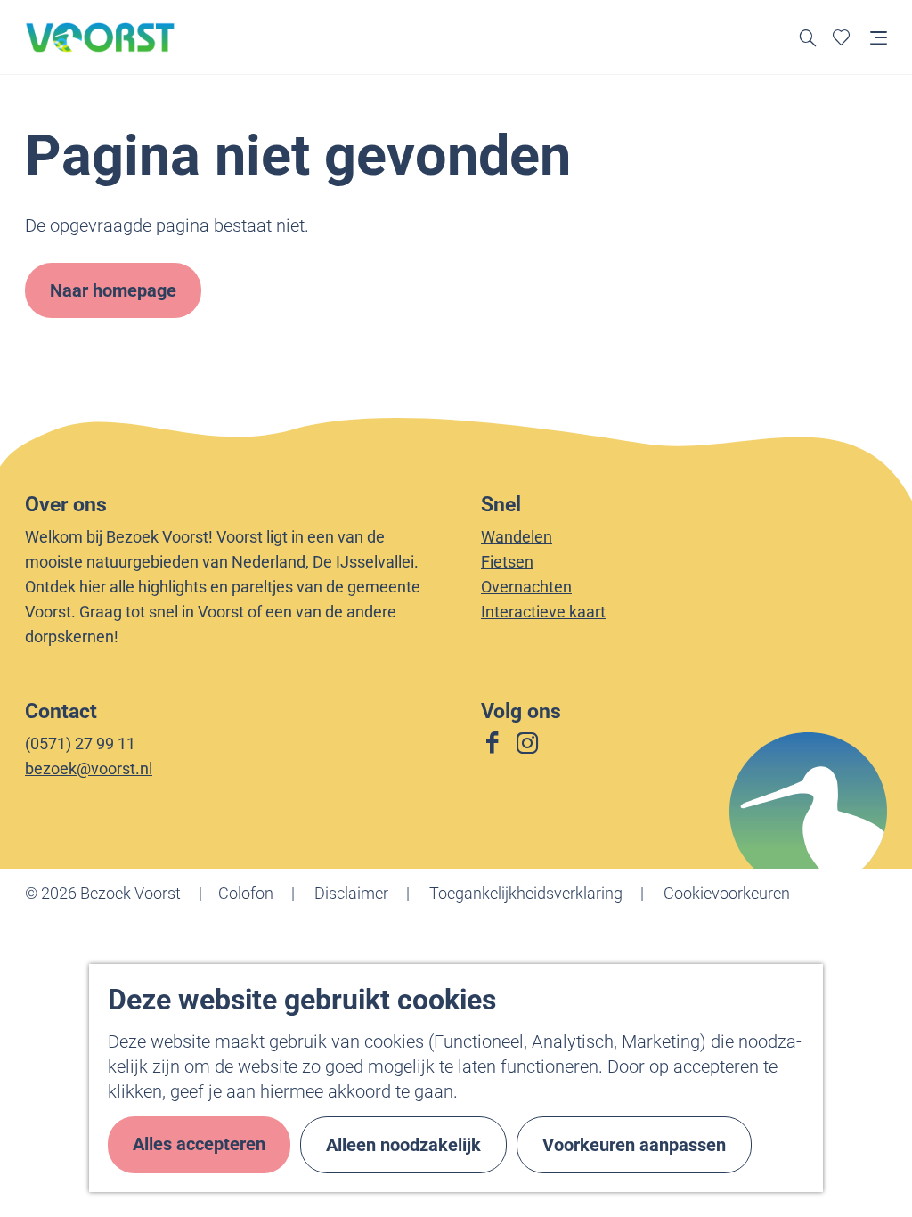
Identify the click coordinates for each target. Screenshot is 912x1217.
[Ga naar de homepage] (100, 37)
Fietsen (507, 561)
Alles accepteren (199, 1144)
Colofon (245, 893)
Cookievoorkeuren (727, 893)
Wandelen (516, 536)
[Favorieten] (841, 37)
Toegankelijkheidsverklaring (526, 893)
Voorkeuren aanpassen (634, 1145)
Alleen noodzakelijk (403, 1145)
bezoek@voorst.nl (88, 768)
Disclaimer (351, 893)
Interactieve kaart (543, 611)
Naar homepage (113, 290)
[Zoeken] (808, 37)
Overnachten (526, 586)
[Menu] (878, 37)
